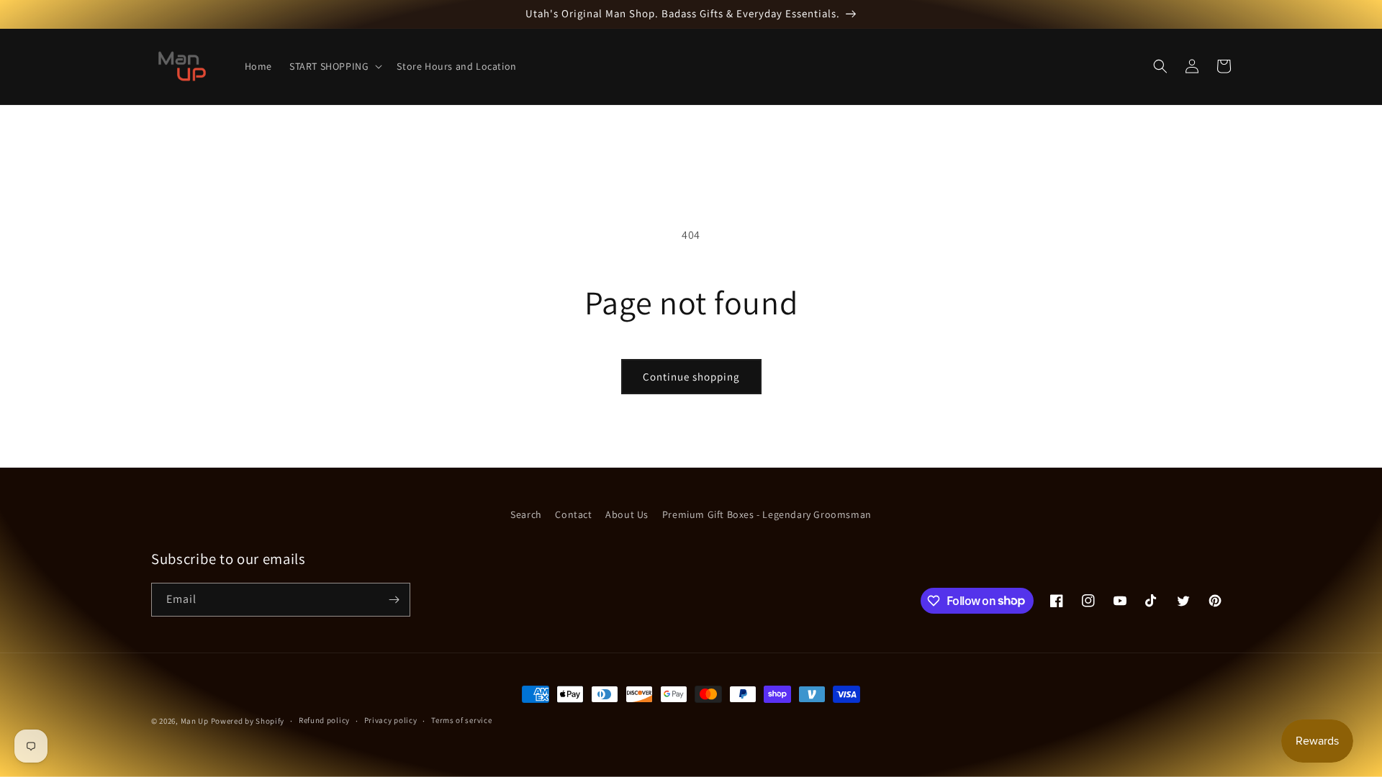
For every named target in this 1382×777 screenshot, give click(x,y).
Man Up (195, 721)
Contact (573, 514)
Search (526, 514)
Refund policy (324, 720)
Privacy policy (390, 720)
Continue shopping (691, 376)
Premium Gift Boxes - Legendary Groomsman (767, 514)
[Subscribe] (394, 600)
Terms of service (461, 720)
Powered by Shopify (248, 721)
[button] (334, 66)
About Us (627, 514)
